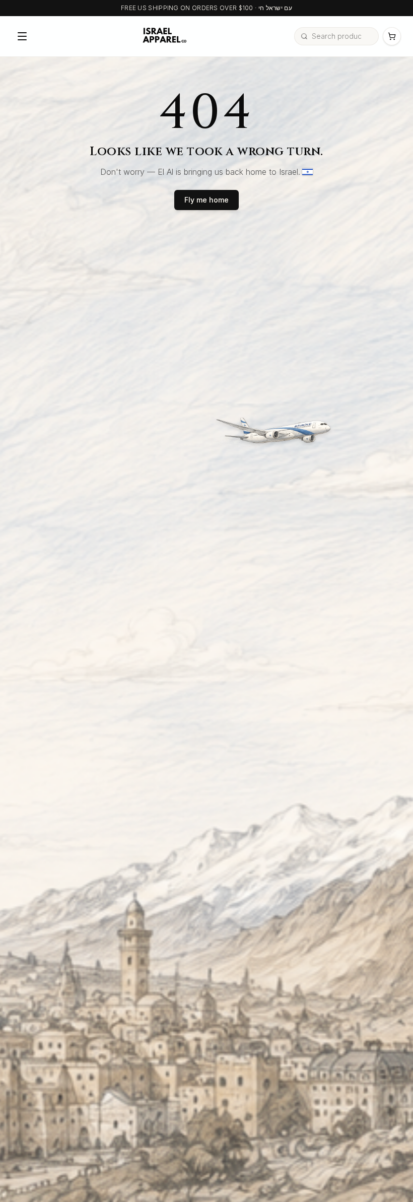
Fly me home (206, 199)
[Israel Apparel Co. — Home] (163, 36)
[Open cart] (392, 36)
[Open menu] (22, 36)
